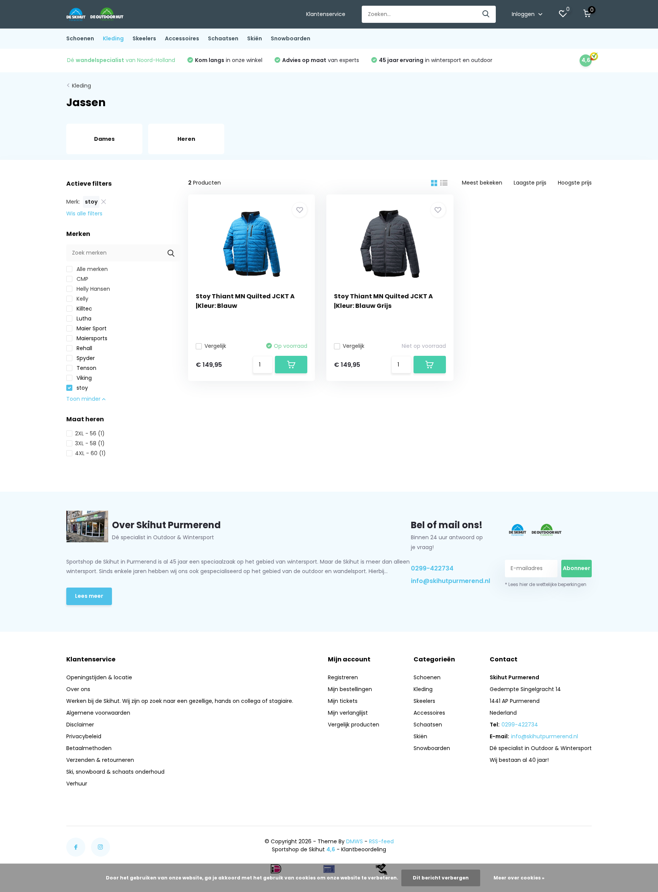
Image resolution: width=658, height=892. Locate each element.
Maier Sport (91, 328)
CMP (81, 279)
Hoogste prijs (575, 182)
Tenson (85, 368)
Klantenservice (325, 14)
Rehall (83, 348)
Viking (83, 378)
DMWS (354, 841)
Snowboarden (290, 38)
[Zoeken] (486, 14)
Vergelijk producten (353, 724)
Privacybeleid (83, 736)
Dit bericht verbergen (441, 877)
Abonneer (576, 568)
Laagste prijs (530, 182)
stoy (81, 388)
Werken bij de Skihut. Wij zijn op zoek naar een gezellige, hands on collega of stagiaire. (179, 701)
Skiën (254, 38)
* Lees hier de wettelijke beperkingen (545, 584)
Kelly (81, 299)
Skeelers (144, 38)
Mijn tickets (343, 701)
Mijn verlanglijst (348, 713)
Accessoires (182, 38)
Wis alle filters (84, 213)
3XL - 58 (90, 443)
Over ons (78, 689)
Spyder (85, 358)
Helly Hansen (92, 289)
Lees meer (89, 596)
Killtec (83, 308)
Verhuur (76, 783)
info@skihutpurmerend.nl (449, 581)
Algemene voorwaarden (98, 713)
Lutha (83, 318)
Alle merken (91, 269)
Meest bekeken (482, 182)
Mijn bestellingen (350, 689)
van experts (320, 60)
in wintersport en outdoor (435, 60)
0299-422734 (432, 568)
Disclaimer (80, 724)
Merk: (73, 201)
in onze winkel (228, 60)
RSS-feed (381, 841)
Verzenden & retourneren (100, 760)
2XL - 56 (90, 433)
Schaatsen (223, 38)
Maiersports (91, 338)
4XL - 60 (90, 453)
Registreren (343, 677)
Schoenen (80, 38)
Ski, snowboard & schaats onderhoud (115, 772)
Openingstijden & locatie (99, 677)
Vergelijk (215, 346)
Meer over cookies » (519, 877)
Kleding (113, 38)
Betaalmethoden (89, 748)
